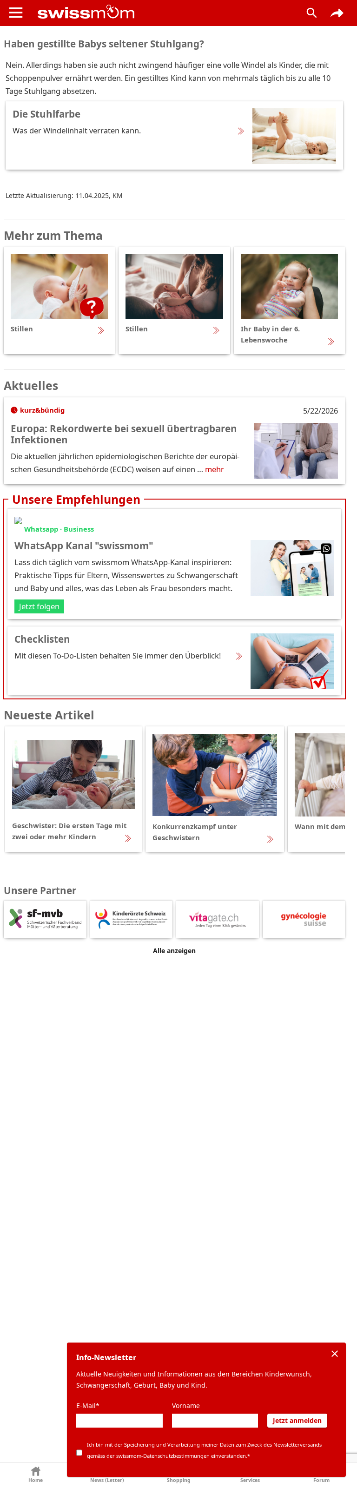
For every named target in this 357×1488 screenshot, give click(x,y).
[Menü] (15, 12)
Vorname (186, 1405)
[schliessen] (335, 1354)
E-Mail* (87, 1405)
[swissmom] (162, 11)
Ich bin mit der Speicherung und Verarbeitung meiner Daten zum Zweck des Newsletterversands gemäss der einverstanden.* (204, 1450)
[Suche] (311, 13)
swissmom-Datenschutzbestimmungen (163, 1455)
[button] (36, 1475)
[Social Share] (337, 13)
